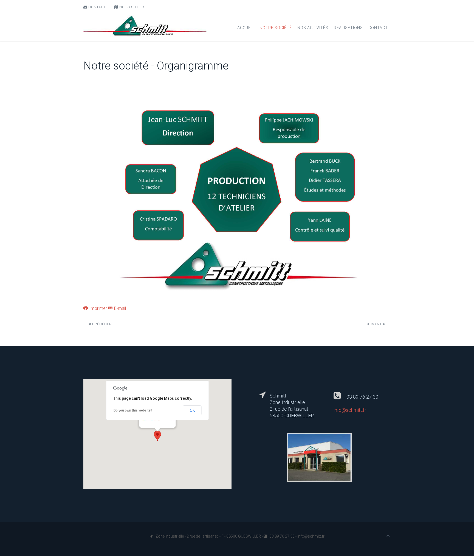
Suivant (374, 324)
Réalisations (348, 28)
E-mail (119, 308)
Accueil (245, 28)
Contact (96, 7)
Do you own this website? (133, 410)
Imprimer (98, 308)
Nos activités (312, 28)
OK (192, 410)
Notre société (275, 28)
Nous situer (131, 7)
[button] (157, 436)
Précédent (102, 324)
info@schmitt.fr (350, 410)
